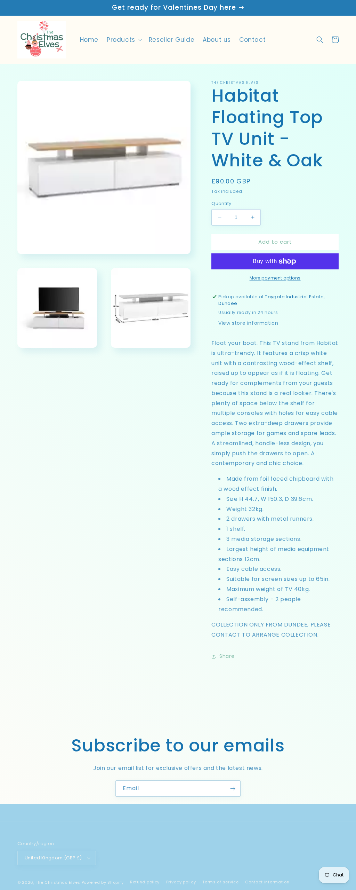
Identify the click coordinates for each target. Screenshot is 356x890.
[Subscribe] (232, 788)
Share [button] (226, 656)
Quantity (221, 203)
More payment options (275, 278)
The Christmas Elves (58, 882)
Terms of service (220, 882)
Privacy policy (181, 882)
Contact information (267, 882)
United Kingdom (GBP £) (53, 857)
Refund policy (145, 882)
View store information (248, 323)
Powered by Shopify (103, 882)
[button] (124, 40)
